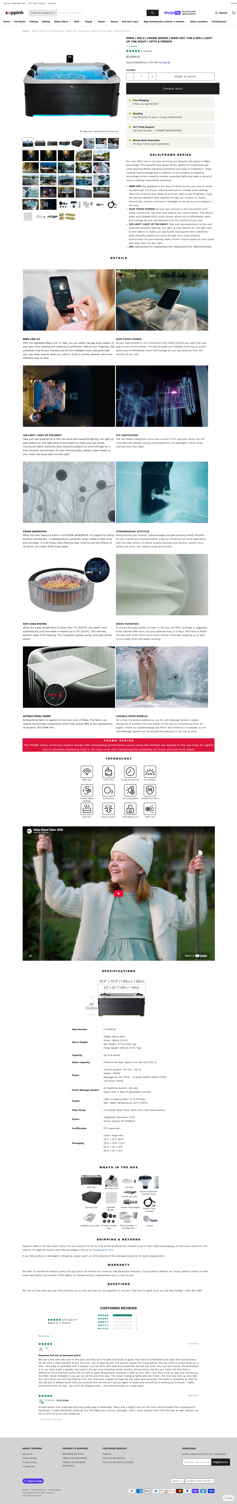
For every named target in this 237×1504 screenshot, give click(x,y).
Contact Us (28, 1466)
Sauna (114, 21)
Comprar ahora (173, 88)
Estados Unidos (198, 1481)
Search (25, 1490)
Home (6, 21)
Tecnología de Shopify (31, 1496)
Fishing (34, 21)
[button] (133, 51)
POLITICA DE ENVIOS (113, 1458)
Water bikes (61, 21)
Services (52, 3)
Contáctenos (219, 21)
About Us (27, 1454)
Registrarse (220, 1462)
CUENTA (106, 1454)
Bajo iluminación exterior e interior (164, 21)
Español (176, 1481)
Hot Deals (20, 21)
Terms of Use (29, 1458)
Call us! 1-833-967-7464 (14, 3)
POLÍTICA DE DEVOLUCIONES (118, 1462)
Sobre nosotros (199, 21)
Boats (101, 21)
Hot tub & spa (130, 21)
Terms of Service (38, 1490)
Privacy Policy (29, 1462)
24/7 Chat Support (37, 3)
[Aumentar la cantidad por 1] (152, 77)
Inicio (25, 31)
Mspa (134, 46)
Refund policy (55, 1490)
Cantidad (130, 70)
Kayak (89, 21)
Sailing (46, 21)
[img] (45, 1344)
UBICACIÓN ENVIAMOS (75, 1458)
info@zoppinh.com (103, 1249)
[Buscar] (153, 13)
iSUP (77, 21)
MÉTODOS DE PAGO (73, 1454)
